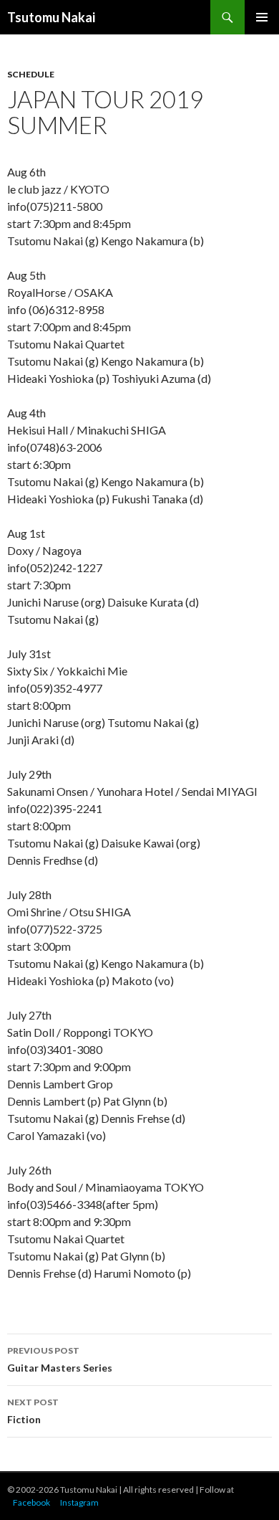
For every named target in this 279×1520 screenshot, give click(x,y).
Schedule (30, 74)
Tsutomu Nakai (51, 17)
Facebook (31, 1502)
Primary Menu (262, 17)
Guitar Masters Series (59, 1359)
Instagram (79, 1502)
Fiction (33, 1411)
